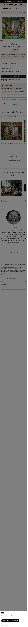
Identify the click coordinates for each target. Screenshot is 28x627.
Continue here (4, 624)
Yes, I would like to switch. (11, 620)
